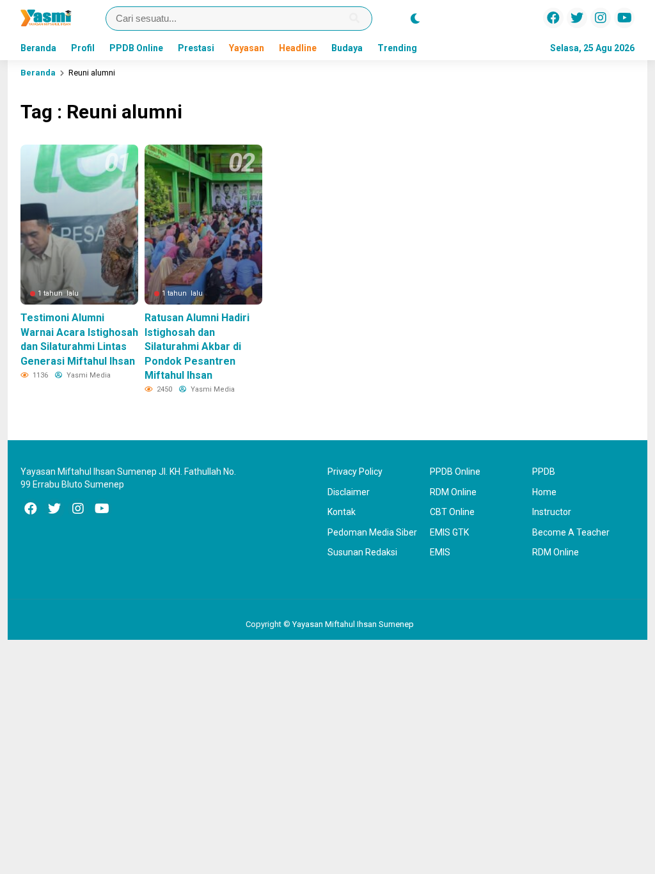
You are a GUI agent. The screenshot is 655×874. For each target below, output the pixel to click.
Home (544, 492)
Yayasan (246, 48)
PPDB (543, 471)
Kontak (342, 512)
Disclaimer (349, 492)
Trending (397, 48)
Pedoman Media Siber (372, 532)
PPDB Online (136, 48)
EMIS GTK (449, 532)
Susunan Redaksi (362, 552)
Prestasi (196, 48)
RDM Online (453, 492)
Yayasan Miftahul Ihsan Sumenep (353, 624)
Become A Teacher (571, 532)
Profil (83, 48)
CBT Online (452, 512)
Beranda (38, 48)
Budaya (347, 48)
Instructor (551, 512)
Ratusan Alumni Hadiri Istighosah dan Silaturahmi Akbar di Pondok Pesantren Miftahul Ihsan (197, 346)
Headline (298, 48)
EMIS (440, 552)
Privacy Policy (355, 471)
